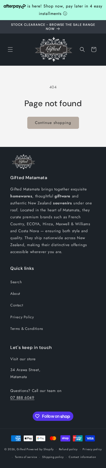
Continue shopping (53, 123)
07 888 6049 (22, 397)
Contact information (82, 457)
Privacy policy (92, 449)
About (15, 293)
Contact (16, 305)
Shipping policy (53, 457)
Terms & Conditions (26, 328)
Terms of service (26, 457)
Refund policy (68, 449)
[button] (10, 49)
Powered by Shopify (40, 449)
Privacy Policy (22, 317)
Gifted (21, 449)
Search (16, 282)
